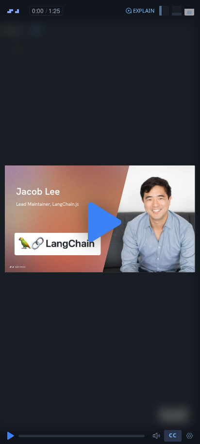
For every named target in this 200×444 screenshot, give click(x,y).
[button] (139, 10)
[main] (100, 222)
